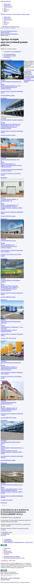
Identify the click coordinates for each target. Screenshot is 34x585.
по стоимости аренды (9, 54)
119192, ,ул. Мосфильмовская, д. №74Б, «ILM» (18, 542)
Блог (5, 8)
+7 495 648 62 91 (16, 517)
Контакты (6, 9)
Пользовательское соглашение (12, 556)
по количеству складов (10, 55)
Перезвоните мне (14, 26)
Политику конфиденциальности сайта (14, 558)
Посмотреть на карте (6, 59)
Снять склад (7, 4)
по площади (7, 57)
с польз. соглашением (14, 578)
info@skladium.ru (8, 541)
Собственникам (8, 6)
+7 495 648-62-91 (5, 26)
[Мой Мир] (6, 545)
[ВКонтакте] (2, 545)
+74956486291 (7, 539)
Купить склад (7, 5)
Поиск (5, 11)
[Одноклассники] (4, 545)
